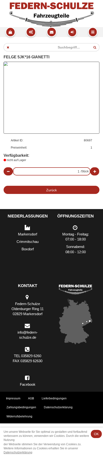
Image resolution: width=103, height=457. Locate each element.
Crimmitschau (28, 242)
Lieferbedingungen (54, 398)
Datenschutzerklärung (58, 407)
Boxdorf (28, 249)
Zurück (51, 190)
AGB (31, 398)
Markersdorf (27, 234)
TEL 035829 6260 (27, 356)
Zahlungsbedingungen (21, 407)
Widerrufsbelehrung (19, 416)
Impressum (13, 398)
